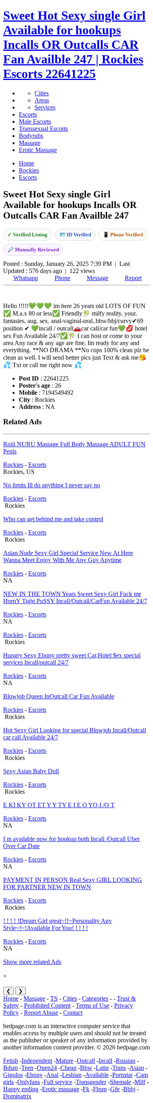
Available (97, 1074)
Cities (42, 93)
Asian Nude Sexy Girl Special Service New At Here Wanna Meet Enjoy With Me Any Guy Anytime (68, 556)
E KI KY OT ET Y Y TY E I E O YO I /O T (59, 805)
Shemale (120, 1082)
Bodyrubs (31, 135)
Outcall (86, 1060)
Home (10, 998)
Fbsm (100, 1089)
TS (54, 998)
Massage (29, 142)
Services (45, 107)
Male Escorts (35, 121)
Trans (119, 1067)
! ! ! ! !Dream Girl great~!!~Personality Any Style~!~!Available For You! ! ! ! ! (57, 924)
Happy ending (20, 1089)
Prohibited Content (47, 1005)
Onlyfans (28, 1082)
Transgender (91, 1082)
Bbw (86, 1067)
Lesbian (72, 1074)
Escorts (28, 114)
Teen (27, 1067)
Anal (52, 1074)
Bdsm (10, 1067)
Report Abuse (41, 1012)
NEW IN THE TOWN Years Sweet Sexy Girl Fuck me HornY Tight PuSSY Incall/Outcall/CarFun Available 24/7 (75, 597)
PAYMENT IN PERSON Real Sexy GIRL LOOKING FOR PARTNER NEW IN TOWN (72, 883)
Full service (58, 1082)
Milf (140, 1082)
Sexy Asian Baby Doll (31, 771)
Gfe (115, 1089)
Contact (72, 1012)
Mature (64, 1060)
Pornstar (122, 1074)
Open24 (47, 1067)
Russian (125, 1060)
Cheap (68, 1067)
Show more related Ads (32, 961)
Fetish (10, 1060)
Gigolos (13, 1074)
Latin (102, 1067)
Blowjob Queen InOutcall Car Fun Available (58, 696)
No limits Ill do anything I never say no (51, 485)
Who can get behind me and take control (53, 519)
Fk (86, 1089)
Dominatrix (17, 1096)
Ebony (34, 1074)
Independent (37, 1060)
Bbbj (129, 1089)
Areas (42, 100)
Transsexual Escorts (43, 128)
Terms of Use (92, 1005)
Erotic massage (60, 1089)
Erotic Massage (38, 150)
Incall (105, 1060)
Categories (95, 998)
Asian (136, 1067)
